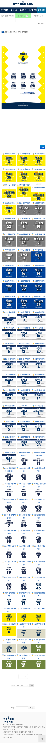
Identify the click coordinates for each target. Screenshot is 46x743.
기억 (12, 708)
